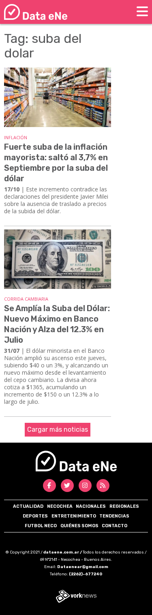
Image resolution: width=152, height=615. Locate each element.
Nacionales (91, 506)
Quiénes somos (79, 525)
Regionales (124, 506)
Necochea (60, 506)
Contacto (114, 525)
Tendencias (114, 516)
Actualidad (28, 506)
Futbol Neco (41, 525)
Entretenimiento (73, 516)
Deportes (35, 516)
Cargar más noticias (57, 429)
